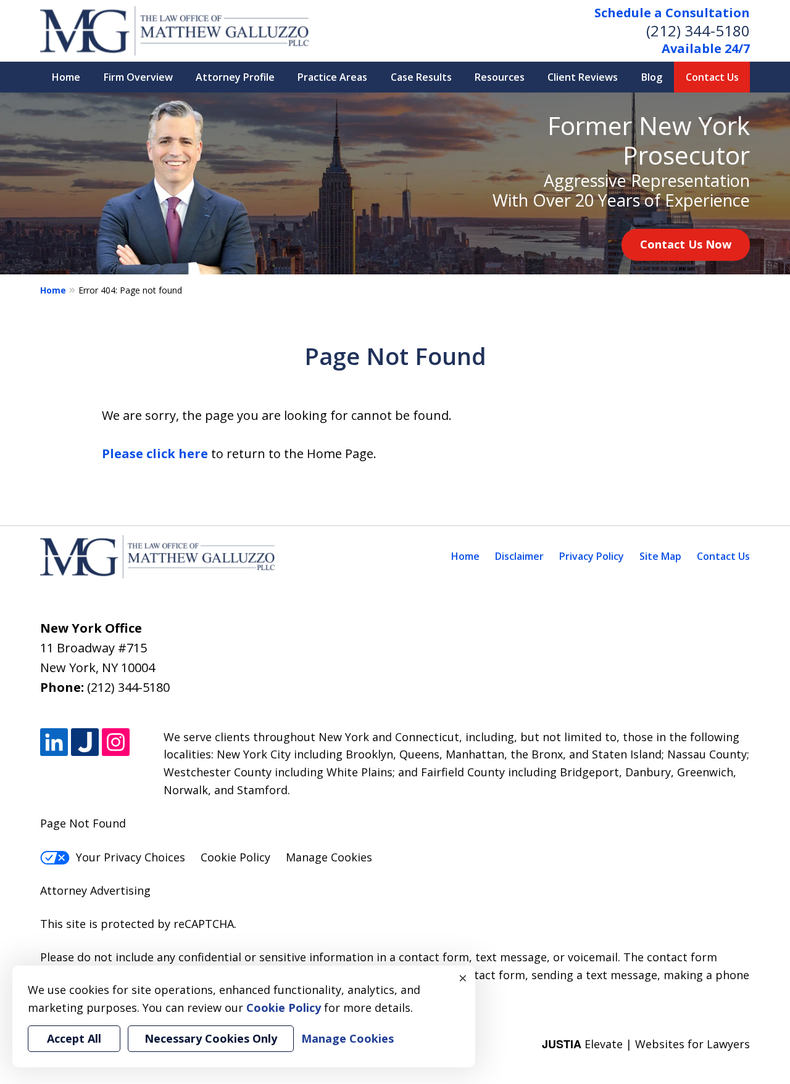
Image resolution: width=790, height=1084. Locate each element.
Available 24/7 (706, 48)
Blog (651, 77)
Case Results (421, 77)
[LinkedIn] (54, 742)
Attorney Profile (235, 77)
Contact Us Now (685, 244)
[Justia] (85, 742)
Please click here (155, 453)
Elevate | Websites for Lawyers (646, 1044)
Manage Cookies (329, 857)
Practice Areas (332, 77)
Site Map (660, 556)
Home (66, 77)
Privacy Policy (591, 556)
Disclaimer (519, 556)
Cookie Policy (235, 857)
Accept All (74, 1038)
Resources (500, 77)
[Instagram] (116, 742)
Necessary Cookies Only (210, 1038)
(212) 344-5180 (698, 30)
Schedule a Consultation (672, 12)
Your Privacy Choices (130, 857)
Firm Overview (138, 77)
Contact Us (712, 77)
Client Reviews (582, 77)
